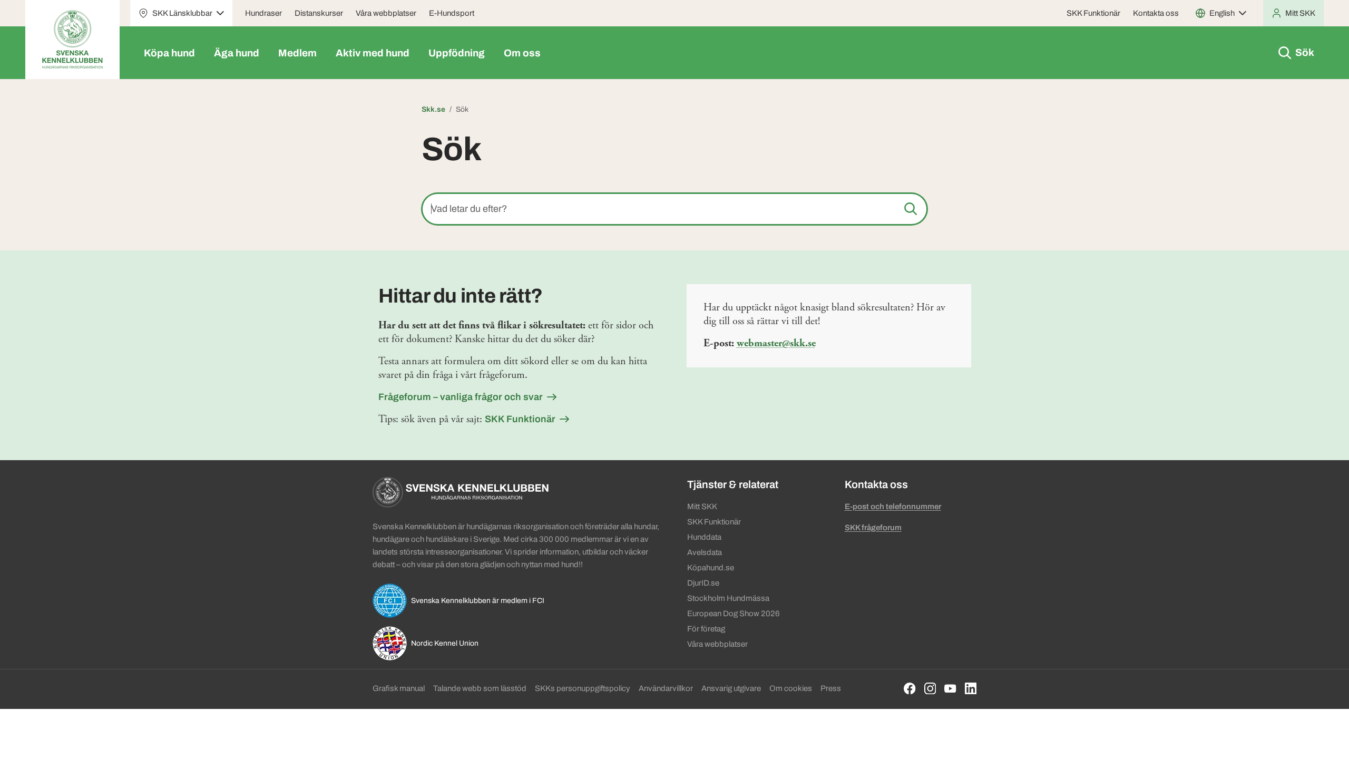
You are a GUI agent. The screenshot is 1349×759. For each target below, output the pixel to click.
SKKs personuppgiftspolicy (582, 688)
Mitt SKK (702, 506)
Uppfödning (456, 53)
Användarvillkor (666, 688)
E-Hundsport (451, 13)
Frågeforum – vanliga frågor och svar (460, 397)
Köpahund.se (710, 567)
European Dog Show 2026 (733, 613)
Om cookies (790, 688)
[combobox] (674, 209)
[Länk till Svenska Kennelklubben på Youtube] (950, 688)
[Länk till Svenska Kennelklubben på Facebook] (910, 688)
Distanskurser (319, 13)
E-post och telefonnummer (893, 506)
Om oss (522, 53)
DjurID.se (703, 583)
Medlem (297, 53)
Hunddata (704, 537)
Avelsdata (704, 552)
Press (830, 688)
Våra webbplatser (386, 13)
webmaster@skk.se (776, 343)
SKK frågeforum (873, 527)
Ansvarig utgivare (731, 688)
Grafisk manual (399, 688)
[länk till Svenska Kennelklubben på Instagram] (930, 688)
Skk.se (433, 109)
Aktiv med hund (372, 53)
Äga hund (236, 53)
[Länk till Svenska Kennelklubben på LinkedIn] (971, 688)
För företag (706, 629)
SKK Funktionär (1093, 13)
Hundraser (263, 13)
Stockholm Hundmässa (728, 598)
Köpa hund (169, 53)
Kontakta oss (1156, 13)
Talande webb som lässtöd (479, 688)
